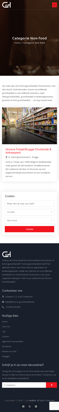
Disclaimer (6, 346)
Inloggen (6, 356)
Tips (4, 331)
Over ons (6, 326)
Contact (5, 336)
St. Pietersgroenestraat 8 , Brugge (23, 157)
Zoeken (29, 229)
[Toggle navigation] (54, 4)
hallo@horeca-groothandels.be (19, 301)
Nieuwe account (9, 351)
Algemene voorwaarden (12, 341)
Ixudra (32, 400)
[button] (29, 212)
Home (17, 42)
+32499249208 (12, 307)
